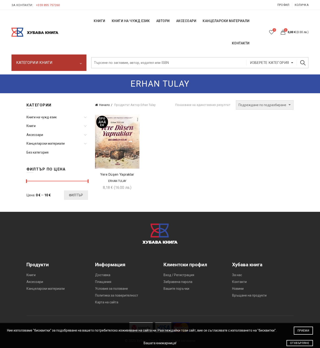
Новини (238, 288)
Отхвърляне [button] (299, 343)
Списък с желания (274, 30)
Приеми (303, 330)
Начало (104, 105)
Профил (283, 5)
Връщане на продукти (249, 295)
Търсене (303, 63)
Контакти (239, 282)
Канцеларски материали (226, 21)
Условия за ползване (111, 288)
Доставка (102, 275)
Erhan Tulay (117, 181)
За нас (237, 275)
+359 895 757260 (48, 5)
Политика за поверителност (116, 295)
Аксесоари (186, 21)
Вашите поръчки (176, 288)
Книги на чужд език (41, 117)
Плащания (103, 282)
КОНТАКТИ (241, 43)
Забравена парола (178, 282)
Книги (31, 126)
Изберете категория (269, 63)
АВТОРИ (163, 21)
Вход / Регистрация (179, 275)
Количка (302, 5)
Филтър (76, 195)
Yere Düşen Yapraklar (117, 174)
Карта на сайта (106, 302)
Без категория (37, 152)
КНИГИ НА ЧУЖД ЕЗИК (131, 21)
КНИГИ (99, 21)
